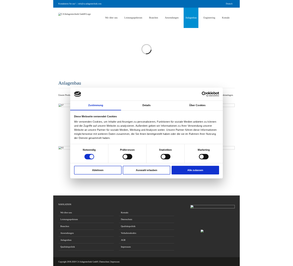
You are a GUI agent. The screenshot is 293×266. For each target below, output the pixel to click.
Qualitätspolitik (67, 246)
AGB (123, 240)
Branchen (64, 226)
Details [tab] (146, 105)
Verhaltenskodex (128, 233)
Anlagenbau (66, 240)
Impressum (126, 246)
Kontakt (124, 212)
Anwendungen (67, 233)
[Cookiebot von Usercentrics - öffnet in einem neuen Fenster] (204, 94)
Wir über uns (66, 212)
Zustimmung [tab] (95, 105)
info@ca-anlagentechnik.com (89, 4)
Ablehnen (97, 170)
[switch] (127, 156)
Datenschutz (126, 219)
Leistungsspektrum (69, 219)
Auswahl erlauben (146, 170)
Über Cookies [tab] (197, 105)
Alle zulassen (195, 170)
